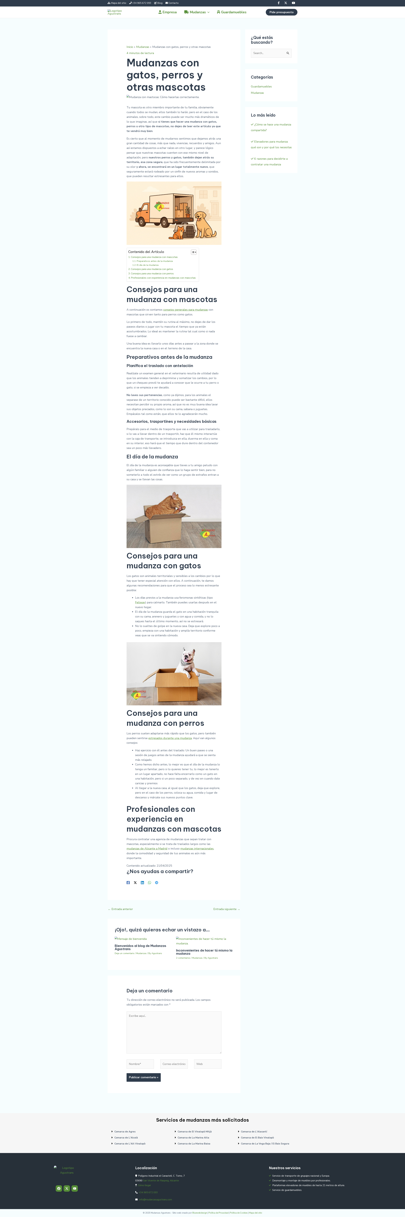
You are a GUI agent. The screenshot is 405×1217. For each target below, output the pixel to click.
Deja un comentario (124, 953)
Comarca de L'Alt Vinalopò (129, 1143)
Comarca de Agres (125, 1131)
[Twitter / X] (135, 882)
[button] (281, 12)
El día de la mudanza (148, 265)
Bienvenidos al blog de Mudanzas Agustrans (140, 947)
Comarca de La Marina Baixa (194, 1143)
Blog (159, 3)
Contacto (173, 3)
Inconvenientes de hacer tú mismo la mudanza (204, 951)
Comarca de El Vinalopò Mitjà (195, 1131)
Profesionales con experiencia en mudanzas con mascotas (163, 278)
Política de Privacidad (218, 1212)
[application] (207, 12)
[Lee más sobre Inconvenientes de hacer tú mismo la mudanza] (205, 941)
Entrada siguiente (226, 909)
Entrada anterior (120, 909)
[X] (286, 3)
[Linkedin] (142, 882)
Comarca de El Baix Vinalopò (257, 1137)
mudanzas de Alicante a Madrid (147, 848)
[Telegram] (156, 882)
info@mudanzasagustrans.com (155, 1199)
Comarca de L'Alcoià (126, 1137)
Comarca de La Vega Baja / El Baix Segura (265, 1143)
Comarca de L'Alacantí (254, 1131)
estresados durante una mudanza (170, 738)
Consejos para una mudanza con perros (152, 273)
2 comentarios (183, 957)
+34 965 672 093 (141, 3)
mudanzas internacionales (197, 848)
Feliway (140, 602)
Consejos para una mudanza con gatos (152, 269)
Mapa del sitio (118, 3)
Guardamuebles (261, 86)
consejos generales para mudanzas (185, 310)
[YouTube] (293, 3)
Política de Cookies (239, 1212)
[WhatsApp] (149, 882)
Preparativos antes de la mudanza (155, 261)
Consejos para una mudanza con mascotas (154, 257)
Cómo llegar (144, 1185)
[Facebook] (279, 3)
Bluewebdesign (199, 1212)
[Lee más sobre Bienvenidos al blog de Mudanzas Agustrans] (131, 939)
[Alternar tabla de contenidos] (192, 252)
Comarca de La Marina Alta (193, 1137)
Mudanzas (141, 953)
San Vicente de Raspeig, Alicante (161, 1180)
